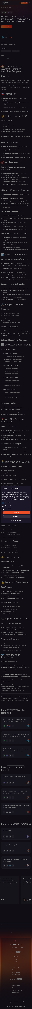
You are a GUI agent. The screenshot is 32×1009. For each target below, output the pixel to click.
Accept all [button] (16, 512)
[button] (16, 520)
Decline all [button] (16, 516)
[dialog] (16, 504)
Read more (21, 499)
